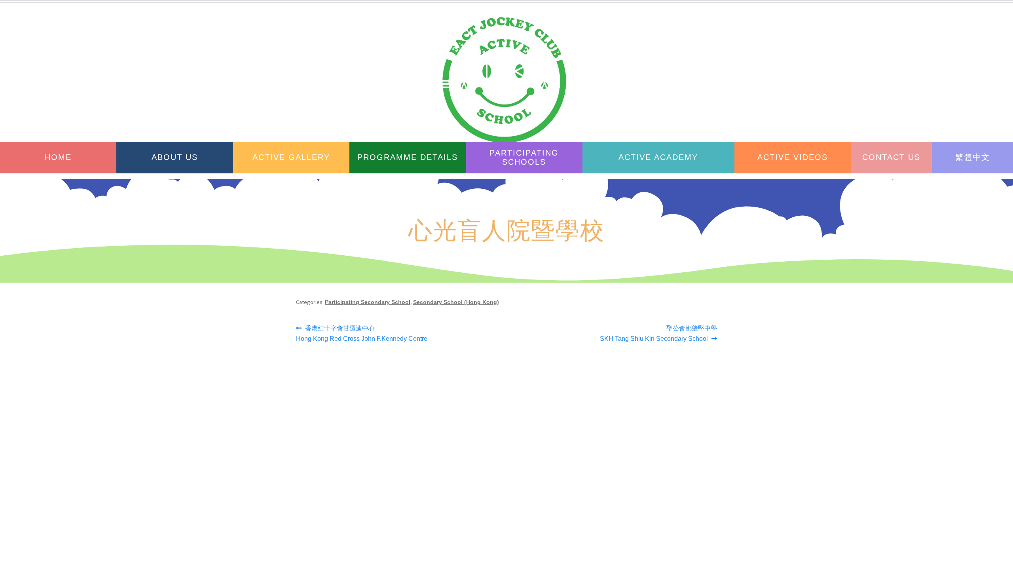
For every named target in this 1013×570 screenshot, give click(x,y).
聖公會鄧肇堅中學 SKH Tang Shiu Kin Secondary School (658, 332)
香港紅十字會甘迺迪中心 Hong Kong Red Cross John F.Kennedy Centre (361, 332)
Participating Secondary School (367, 302)
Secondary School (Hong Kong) (456, 302)
